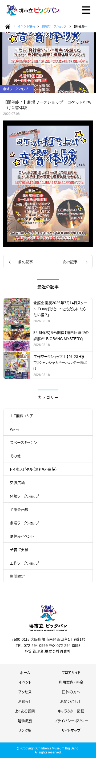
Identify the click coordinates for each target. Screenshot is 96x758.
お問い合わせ (71, 701)
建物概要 (25, 720)
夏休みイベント (22, 536)
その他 (15, 455)
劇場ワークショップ (24, 522)
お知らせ (25, 701)
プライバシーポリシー (71, 720)
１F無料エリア (21, 415)
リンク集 (24, 730)
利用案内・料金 (71, 682)
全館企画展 (19, 509)
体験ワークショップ (24, 496)
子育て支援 (19, 549)
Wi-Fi (14, 429)
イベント (25, 682)
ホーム (25, 672)
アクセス (24, 691)
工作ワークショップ (24, 562)
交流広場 (17, 482)
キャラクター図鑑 (71, 711)
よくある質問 (25, 711)
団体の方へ (71, 691)
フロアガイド (71, 672)
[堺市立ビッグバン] (33, 10)
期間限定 (17, 576)
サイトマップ (71, 730)
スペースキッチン (23, 442)
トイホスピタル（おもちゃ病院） (33, 469)
